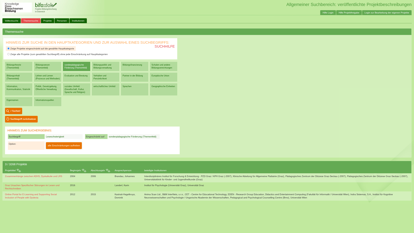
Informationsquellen (45, 100)
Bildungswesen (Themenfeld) (43, 66)
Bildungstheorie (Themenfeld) (14, 66)
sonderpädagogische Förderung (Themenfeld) (76, 66)
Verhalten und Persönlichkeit (100, 77)
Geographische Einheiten (163, 86)
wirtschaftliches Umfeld (104, 86)
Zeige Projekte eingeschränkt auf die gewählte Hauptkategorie (42, 48)
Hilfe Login (328, 12)
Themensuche (30, 20)
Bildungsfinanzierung (132, 65)
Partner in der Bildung (133, 75)
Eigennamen (12, 100)
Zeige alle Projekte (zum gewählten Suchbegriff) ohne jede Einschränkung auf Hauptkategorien (59, 54)
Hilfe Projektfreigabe (349, 12)
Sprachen (127, 86)
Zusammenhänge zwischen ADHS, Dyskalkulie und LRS (33, 176)
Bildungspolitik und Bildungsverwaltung (102, 66)
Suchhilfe (165, 46)
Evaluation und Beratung (76, 75)
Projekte (47, 20)
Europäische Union (160, 75)
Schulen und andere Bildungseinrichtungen (162, 66)
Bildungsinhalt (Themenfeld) (13, 77)
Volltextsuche (11, 20)
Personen (62, 20)
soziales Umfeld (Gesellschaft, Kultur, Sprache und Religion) (75, 89)
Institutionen (78, 20)
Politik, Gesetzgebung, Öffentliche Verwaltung (46, 87)
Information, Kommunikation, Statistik (18, 87)
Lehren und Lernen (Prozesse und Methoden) (48, 77)
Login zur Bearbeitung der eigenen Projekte (387, 12)
